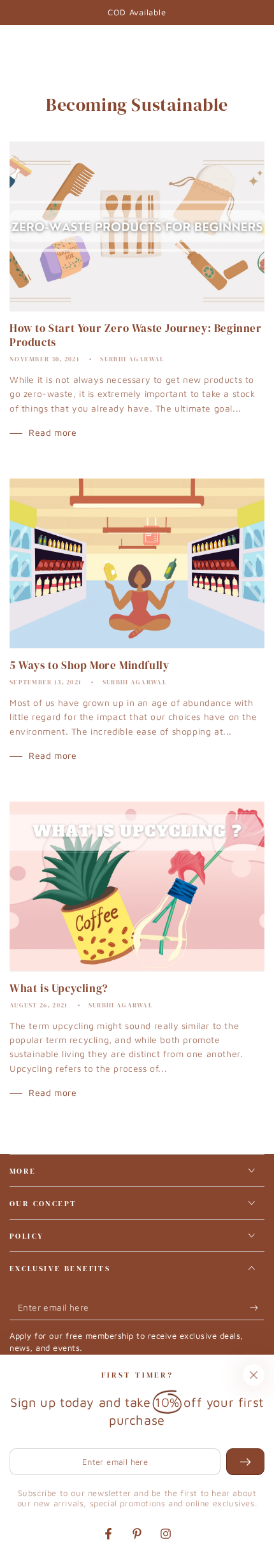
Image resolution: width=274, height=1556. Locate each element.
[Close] (254, 1375)
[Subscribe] (257, 1307)
